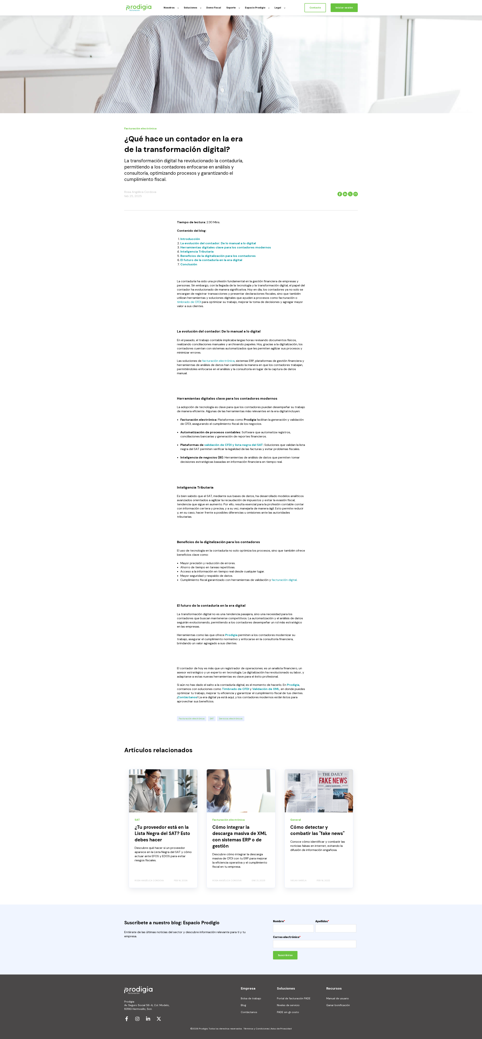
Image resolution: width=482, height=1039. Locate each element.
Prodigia (293, 685)
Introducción (190, 239)
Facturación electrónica (191, 718)
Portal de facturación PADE (293, 998)
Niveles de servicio (288, 1005)
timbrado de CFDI (189, 302)
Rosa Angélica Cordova (140, 192)
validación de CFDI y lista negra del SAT (233, 445)
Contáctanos (187, 697)
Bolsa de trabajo (251, 998)
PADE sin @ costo (288, 1012)
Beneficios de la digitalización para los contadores (218, 256)
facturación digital (284, 580)
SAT (212, 718)
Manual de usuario (337, 998)
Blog (243, 1005)
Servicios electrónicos (231, 718)
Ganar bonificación (338, 1005)
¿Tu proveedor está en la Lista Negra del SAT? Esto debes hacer (162, 833)
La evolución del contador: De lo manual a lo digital (218, 243)
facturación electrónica (218, 361)
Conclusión (188, 264)
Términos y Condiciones (256, 1028)
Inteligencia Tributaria (197, 251)
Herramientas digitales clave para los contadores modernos (225, 247)
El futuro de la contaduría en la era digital (211, 260)
